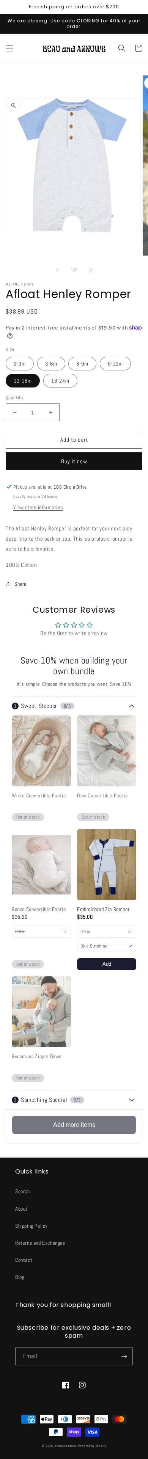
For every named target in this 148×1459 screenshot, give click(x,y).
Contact (23, 1260)
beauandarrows (66, 1446)
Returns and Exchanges (40, 1242)
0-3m (20, 363)
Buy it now (74, 461)
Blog (19, 1277)
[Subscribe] (124, 1356)
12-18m (23, 380)
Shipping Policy (31, 1225)
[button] (9, 48)
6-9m (82, 363)
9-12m (115, 363)
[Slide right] (90, 270)
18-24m (60, 380)
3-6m (51, 363)
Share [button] (20, 583)
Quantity (14, 397)
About (21, 1208)
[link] (41, 796)
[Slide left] (57, 270)
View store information (38, 507)
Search (22, 1191)
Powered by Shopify (92, 1446)
